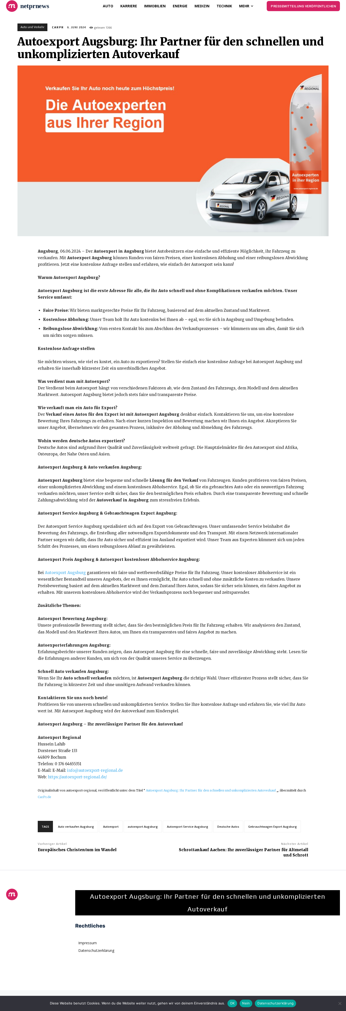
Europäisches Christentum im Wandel (77, 849)
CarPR (58, 27)
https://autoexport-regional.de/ (77, 777)
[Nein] (339, 1003)
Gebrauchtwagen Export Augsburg (272, 826)
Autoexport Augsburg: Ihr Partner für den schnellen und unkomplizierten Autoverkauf (211, 790)
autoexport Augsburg (143, 826)
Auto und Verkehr (32, 27)
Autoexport (111, 826)
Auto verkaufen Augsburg (76, 826)
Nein (246, 1003)
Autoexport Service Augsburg (187, 826)
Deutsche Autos (228, 826)
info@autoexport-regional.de (95, 770)
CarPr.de (44, 797)
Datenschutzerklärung (275, 1003)
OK (232, 1003)
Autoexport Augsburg (65, 572)
